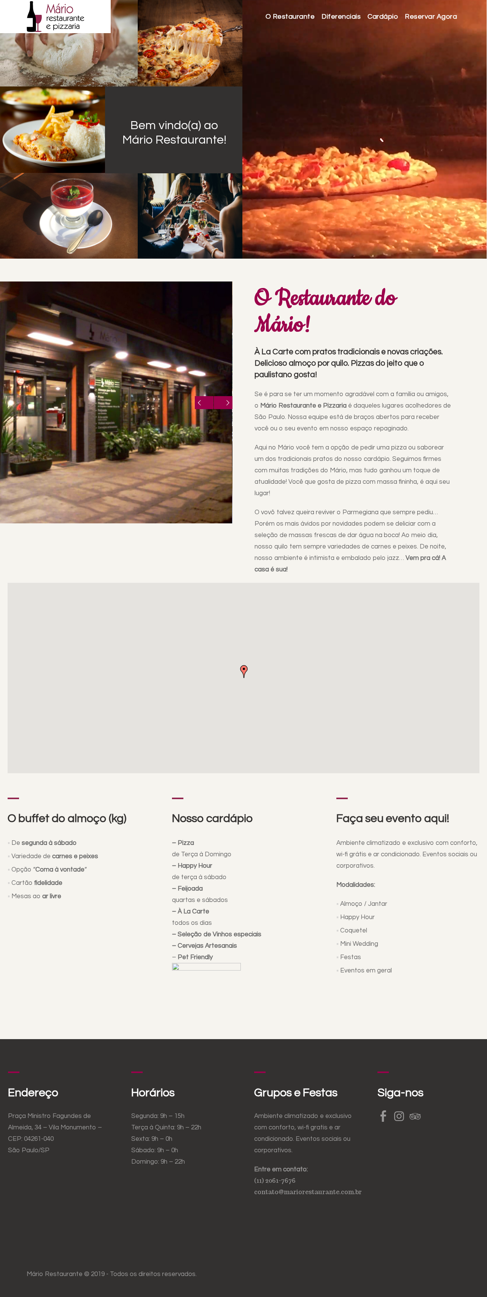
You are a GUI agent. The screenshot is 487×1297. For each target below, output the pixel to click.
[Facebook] (383, 1116)
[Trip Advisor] (415, 1116)
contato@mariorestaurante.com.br (308, 1192)
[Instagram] (399, 1116)
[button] (244, 671)
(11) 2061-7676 (275, 1181)
